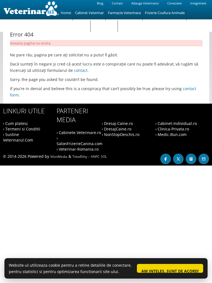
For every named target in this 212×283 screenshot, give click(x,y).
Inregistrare (198, 3)
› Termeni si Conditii (21, 129)
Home (66, 12)
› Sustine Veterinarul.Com (18, 137)
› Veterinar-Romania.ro (78, 149)
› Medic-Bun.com (171, 134)
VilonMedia (58, 156)
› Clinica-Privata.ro (172, 129)
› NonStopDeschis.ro (120, 134)
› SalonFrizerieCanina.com (79, 140)
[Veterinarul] (31, 9)
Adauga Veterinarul (145, 3)
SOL (104, 156)
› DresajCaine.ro (116, 129)
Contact (117, 3)
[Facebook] (165, 159)
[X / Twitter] (178, 159)
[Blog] (191, 159)
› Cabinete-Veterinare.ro (79, 132)
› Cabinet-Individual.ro (176, 123)
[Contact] (203, 159)
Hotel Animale (104, 23)
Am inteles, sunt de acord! (170, 270)
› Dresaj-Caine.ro (117, 123)
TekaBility (79, 156)
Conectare (174, 3)
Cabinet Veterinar (89, 12)
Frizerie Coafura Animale (165, 12)
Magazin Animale (75, 23)
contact (81, 70)
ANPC (95, 156)
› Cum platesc (15, 123)
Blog (100, 3)
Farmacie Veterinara (124, 12)
